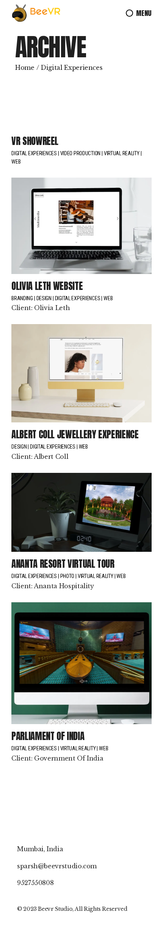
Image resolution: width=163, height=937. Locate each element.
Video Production (80, 153)
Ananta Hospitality (64, 586)
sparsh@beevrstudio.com (57, 866)
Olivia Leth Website (47, 286)
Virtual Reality (121, 153)
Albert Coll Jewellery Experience (74, 434)
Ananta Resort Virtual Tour (62, 564)
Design (44, 298)
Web (15, 162)
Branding (22, 298)
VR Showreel (34, 141)
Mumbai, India (40, 849)
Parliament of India (47, 736)
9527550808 (35, 883)
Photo (67, 576)
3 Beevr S (45, 909)
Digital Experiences (34, 153)
